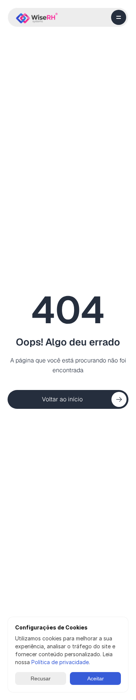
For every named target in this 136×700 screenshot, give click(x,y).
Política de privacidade (60, 662)
